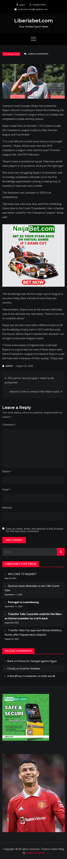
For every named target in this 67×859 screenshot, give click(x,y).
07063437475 (39, 4)
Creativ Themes (35, 852)
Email (6, 489)
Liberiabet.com (33, 20)
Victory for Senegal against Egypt (37, 661)
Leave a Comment (38, 53)
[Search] (61, 552)
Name (6, 471)
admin (9, 365)
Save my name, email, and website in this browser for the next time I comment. (35, 529)
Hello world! (48, 676)
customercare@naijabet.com (33, 9)
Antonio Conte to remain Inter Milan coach (34, 391)
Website (7, 507)
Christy (11, 668)
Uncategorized (11, 54)
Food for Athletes (30, 668)
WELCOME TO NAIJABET (22, 574)
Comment (9, 424)
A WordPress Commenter (22, 676)
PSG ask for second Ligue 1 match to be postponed (29, 380)
